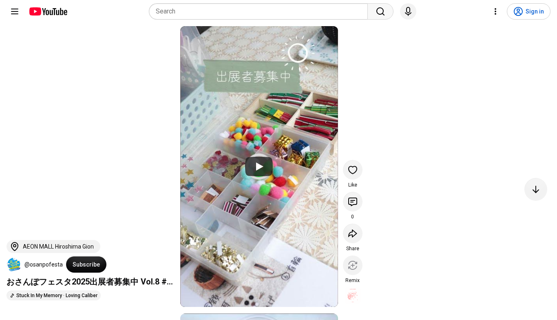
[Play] (259, 166)
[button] (14, 264)
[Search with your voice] (408, 11)
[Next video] (535, 189)
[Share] (352, 233)
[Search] (380, 11)
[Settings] (495, 11)
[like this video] (352, 170)
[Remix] (352, 265)
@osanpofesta (43, 264)
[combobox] (261, 11)
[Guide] (15, 11)
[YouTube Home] (48, 11)
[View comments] (352, 201)
